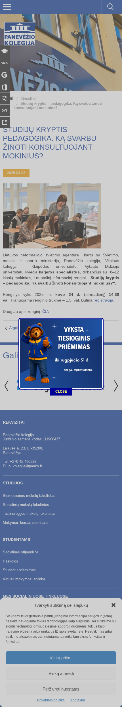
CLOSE (61, 392)
